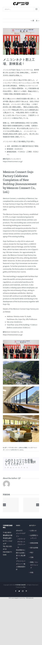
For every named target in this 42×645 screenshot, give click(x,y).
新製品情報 (34, 543)
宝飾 (31, 557)
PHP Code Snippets (13, 598)
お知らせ (21, 447)
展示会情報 (34, 548)
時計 (31, 552)
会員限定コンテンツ (34, 536)
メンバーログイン (20, 534)
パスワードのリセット (21, 540)
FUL (24, 587)
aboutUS (19, 530)
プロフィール (21, 545)
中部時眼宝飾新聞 (20, 585)
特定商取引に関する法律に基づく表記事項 (20, 554)
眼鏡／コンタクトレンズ (34, 565)
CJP (6, 447)
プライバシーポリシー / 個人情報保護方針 (20, 565)
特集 (31, 572)
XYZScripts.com (29, 598)
